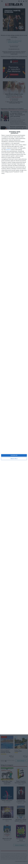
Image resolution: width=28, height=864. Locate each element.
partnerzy (8, 149)
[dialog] (14, 432)
